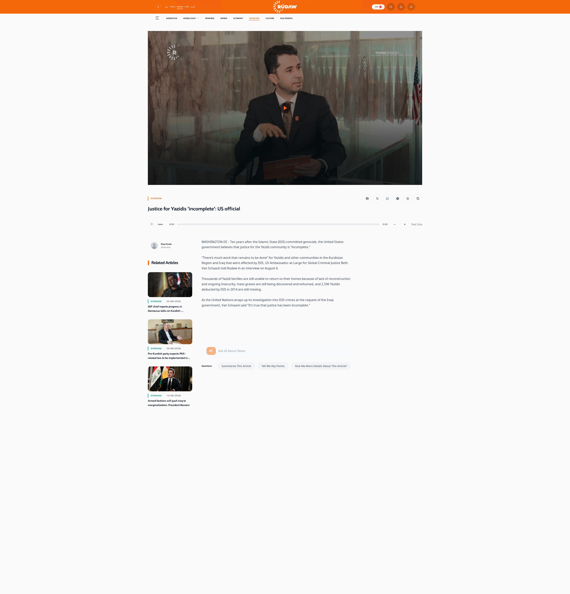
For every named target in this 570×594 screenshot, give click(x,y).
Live (376, 6)
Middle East (189, 18)
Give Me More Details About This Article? (321, 366)
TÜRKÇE (172, 7)
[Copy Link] (418, 198)
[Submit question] (211, 351)
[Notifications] (411, 7)
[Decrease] (395, 224)
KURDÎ (187, 7)
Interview (254, 18)
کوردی (193, 7)
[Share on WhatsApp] (387, 198)
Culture (270, 18)
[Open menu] (157, 18)
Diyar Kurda (166, 244)
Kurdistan (171, 18)
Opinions (209, 18)
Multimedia (286, 18)
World (223, 18)
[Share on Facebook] (367, 198)
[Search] (391, 7)
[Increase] (405, 224)
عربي (166, 7)
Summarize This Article (236, 366)
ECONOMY (238, 18)
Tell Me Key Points (273, 366)
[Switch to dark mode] (401, 7)
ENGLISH (180, 7)
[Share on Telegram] (397, 198)
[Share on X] (377, 198)
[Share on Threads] (407, 198)
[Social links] (158, 7)
